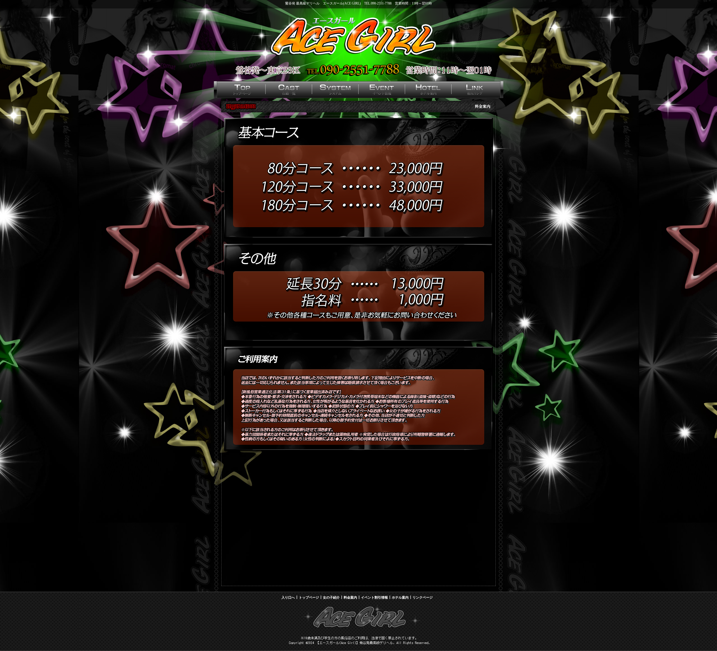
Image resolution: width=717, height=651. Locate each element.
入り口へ (288, 597)
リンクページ (423, 597)
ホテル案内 (400, 597)
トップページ (309, 597)
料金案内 (350, 597)
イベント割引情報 (374, 597)
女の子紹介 (331, 597)
